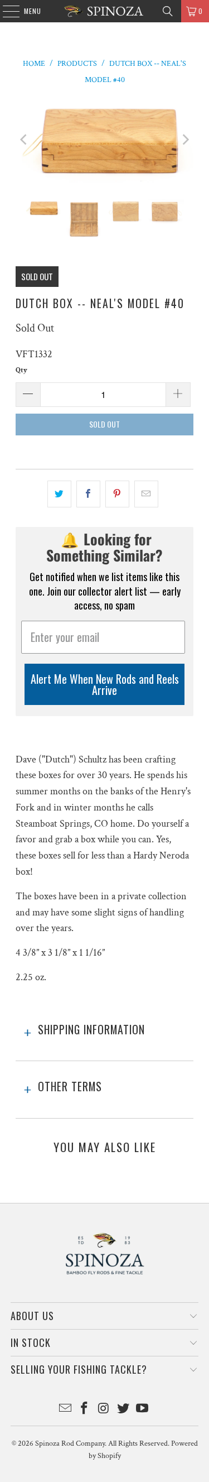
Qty (21, 370)
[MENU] (5, 11)
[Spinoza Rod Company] (104, 11)
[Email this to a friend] (146, 494)
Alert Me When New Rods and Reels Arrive (105, 684)
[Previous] (24, 140)
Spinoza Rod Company (70, 1443)
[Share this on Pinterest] (117, 494)
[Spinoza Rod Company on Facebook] (84, 1409)
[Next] (185, 140)
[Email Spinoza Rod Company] (65, 1409)
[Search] (167, 11)
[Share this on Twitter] (59, 494)
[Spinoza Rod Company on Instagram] (104, 1409)
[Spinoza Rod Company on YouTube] (142, 1409)
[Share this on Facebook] (88, 494)
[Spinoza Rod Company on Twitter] (123, 1409)
